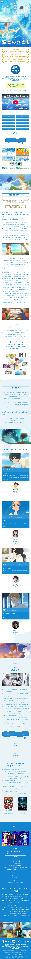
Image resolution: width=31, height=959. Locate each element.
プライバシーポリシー (12, 957)
